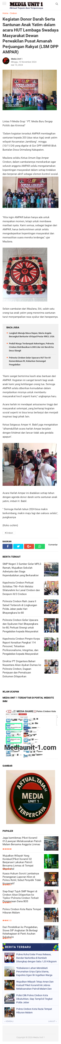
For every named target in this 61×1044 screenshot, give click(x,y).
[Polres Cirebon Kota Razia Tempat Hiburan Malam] (51, 915)
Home (5, 13)
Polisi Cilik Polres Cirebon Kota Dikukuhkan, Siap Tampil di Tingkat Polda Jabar (34, 999)
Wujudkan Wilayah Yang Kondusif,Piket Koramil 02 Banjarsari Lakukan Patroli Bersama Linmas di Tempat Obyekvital (18, 862)
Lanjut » (52, 1021)
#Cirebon (9, 533)
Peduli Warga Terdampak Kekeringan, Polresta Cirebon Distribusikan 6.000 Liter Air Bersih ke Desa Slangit (31, 347)
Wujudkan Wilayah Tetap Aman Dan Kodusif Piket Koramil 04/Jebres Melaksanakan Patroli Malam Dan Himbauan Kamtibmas (35, 985)
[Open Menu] (4, 4)
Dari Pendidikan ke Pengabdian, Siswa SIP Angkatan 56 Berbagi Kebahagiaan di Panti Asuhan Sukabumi (20, 932)
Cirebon (13, 13)
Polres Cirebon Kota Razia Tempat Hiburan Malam (22, 911)
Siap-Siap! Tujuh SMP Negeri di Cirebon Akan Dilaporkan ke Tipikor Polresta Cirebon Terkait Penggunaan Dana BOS (21, 896)
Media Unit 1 (39, 1037)
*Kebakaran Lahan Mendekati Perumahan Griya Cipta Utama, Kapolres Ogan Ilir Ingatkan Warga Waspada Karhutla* (34, 971)
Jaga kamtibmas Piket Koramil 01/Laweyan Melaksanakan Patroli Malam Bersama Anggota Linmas (22, 841)
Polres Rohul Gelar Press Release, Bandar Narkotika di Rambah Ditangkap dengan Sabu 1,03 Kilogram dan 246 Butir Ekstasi (36, 958)
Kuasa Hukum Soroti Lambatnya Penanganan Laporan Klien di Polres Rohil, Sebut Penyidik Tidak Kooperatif (22, 878)
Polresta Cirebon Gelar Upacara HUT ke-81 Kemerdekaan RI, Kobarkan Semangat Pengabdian (30, 361)
